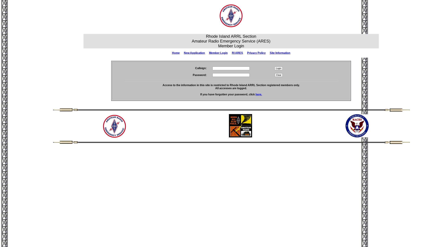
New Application (194, 52)
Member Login (218, 52)
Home (176, 52)
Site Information (280, 52)
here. (259, 94)
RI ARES (237, 52)
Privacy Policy (256, 52)
